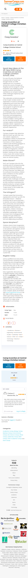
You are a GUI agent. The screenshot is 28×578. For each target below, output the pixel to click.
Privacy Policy (14, 480)
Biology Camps (18, 431)
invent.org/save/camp (13, 292)
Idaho (7, 552)
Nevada (20, 557)
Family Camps (14, 492)
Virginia (25, 564)
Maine (16, 554)
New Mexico (16, 559)
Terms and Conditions (14, 478)
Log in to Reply (21, 411)
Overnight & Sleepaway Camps (14, 487)
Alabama (4, 549)
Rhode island (11, 562)
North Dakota (9, 561)
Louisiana (11, 554)
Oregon (25, 561)
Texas (12, 564)
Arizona (13, 549)
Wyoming (17, 567)
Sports (14, 502)
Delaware (15, 551)
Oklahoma (19, 561)
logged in (13, 420)
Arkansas (18, 549)
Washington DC (13, 566)
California (23, 549)
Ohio (14, 561)
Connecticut (9, 551)
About (14, 473)
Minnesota (17, 556)
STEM (14, 505)
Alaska (8, 549)
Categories (5, 13)
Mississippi (23, 556)
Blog (14, 475)
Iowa (19, 552)
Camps (7, 17)
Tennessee (7, 564)
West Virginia (21, 566)
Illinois (11, 552)
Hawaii (3, 552)
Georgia (25, 551)
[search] (5, 9)
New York (22, 559)
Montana (10, 557)
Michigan (12, 556)
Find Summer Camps (14, 485)
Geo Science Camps (13, 435)
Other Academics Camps (14, 438)
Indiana (16, 552)
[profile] (18, 9)
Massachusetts (5, 556)
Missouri (5, 557)
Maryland (21, 554)
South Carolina (19, 562)
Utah (16, 564)
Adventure (14, 497)
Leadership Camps (12, 437)
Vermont (20, 564)
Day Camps (14, 490)
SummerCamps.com (16, 510)
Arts (14, 500)
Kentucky (6, 554)
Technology (14, 507)
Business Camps (7, 433)
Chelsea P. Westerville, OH (12, 394)
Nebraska (15, 557)
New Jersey (9, 559)
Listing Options (14, 470)
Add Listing (14, 468)
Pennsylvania (4, 562)
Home (2, 17)
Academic (14, 495)
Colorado (2, 551)
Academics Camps (8, 431)
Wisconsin (11, 567)
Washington (6, 566)
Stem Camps (6, 440)
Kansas (23, 552)
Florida (20, 551)
